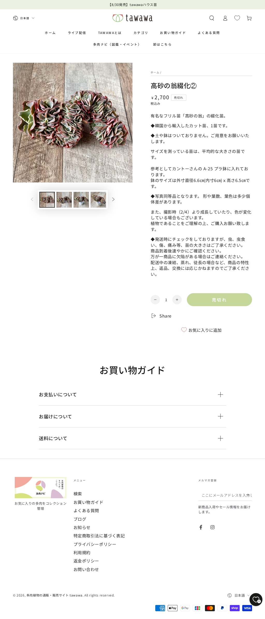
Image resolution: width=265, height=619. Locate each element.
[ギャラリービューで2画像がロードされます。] (64, 200)
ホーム (155, 72)
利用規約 (82, 552)
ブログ (79, 519)
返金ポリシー (86, 561)
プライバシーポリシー (94, 544)
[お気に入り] (237, 18)
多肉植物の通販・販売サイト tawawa (54, 595)
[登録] (249, 495)
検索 (77, 493)
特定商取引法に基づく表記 (99, 535)
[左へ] (32, 199)
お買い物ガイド (88, 502)
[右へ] (113, 199)
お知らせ (82, 527)
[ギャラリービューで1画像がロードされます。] (47, 200)
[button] (211, 18)
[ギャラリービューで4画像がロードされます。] (98, 200)
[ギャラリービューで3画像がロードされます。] (81, 200)
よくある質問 (86, 510)
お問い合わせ (86, 569)
